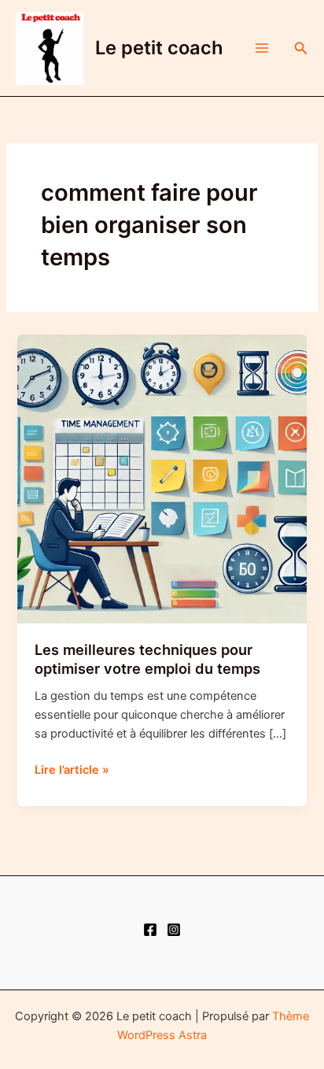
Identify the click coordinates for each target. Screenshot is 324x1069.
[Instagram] (174, 930)
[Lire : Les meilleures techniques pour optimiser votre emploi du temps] (161, 478)
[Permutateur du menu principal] (261, 48)
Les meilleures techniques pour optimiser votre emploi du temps (147, 659)
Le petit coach (159, 47)
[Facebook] (150, 930)
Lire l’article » (72, 770)
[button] (301, 48)
